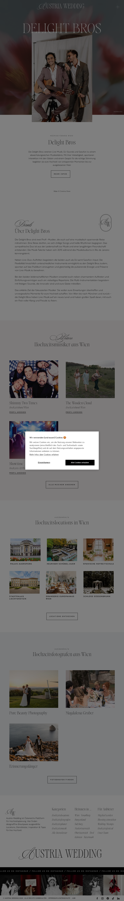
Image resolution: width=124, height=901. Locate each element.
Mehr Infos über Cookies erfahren (44, 455)
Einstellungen (44, 462)
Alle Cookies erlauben (80, 462)
